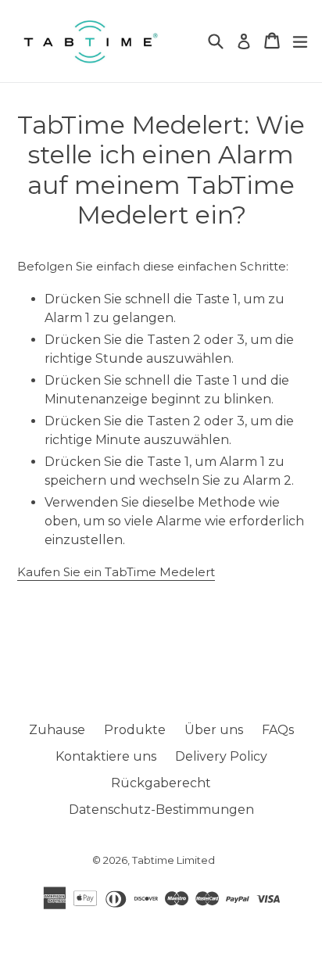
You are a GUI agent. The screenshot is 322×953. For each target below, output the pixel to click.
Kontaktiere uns (105, 756)
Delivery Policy (221, 756)
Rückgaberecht (161, 783)
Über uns (213, 729)
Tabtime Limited (173, 860)
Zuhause (57, 729)
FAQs (278, 729)
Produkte (135, 729)
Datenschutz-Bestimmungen (161, 809)
